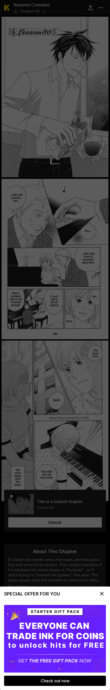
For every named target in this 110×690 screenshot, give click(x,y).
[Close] (102, 594)
